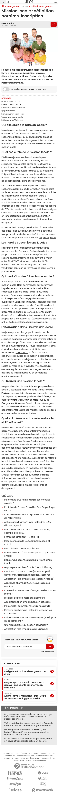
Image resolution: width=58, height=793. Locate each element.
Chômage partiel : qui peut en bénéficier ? (26, 625)
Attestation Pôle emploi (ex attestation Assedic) (29, 579)
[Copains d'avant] (15, 784)
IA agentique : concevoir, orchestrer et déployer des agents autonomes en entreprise (24, 684)
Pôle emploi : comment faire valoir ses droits (27, 606)
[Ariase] (15, 789)
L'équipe (24, 753)
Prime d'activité (42, 231)
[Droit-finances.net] (43, 778)
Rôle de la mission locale (11, 104)
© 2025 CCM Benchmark (35, 761)
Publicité (44, 753)
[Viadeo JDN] (43, 784)
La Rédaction (7, 23)
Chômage (7, 496)
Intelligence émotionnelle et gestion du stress (24, 671)
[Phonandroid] (43, 790)
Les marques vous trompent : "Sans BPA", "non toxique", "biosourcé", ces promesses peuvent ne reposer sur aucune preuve (26, 732)
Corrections (35, 758)
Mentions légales (48, 758)
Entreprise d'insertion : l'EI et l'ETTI (21, 537)
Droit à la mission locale (10, 101)
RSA (26, 231)
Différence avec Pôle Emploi (12, 120)
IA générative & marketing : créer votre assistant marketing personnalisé (25, 696)
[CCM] (43, 773)
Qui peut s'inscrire (8, 111)
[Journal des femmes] (15, 773)
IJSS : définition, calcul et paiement (22, 548)
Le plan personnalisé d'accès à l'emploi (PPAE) (28, 567)
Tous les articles (18, 758)
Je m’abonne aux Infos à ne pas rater (29, 89)
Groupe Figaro (18, 761)
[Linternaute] (15, 778)
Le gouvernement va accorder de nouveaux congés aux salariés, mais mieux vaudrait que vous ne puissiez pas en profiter (28, 716)
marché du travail (20, 366)
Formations (12, 663)
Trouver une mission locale (12, 117)
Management (13, 6)
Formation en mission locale (12, 114)
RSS (28, 758)
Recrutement (10, 756)
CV (7, 315)
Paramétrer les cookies (44, 756)
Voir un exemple (47, 651)
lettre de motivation (37, 315)
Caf (36, 234)
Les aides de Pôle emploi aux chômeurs (24, 598)
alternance (22, 352)
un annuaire (7, 413)
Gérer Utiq (6, 758)
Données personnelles (25, 756)
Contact (52, 753)
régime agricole (47, 237)
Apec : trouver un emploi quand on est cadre (27, 602)
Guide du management (42, 6)
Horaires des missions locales (13, 107)
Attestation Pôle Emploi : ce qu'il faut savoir (26, 629)
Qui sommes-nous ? (11, 753)
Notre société (34, 753)
